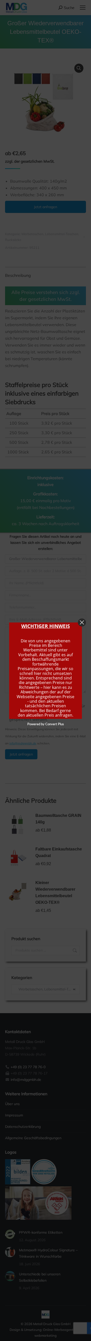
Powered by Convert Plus (45, 724)
